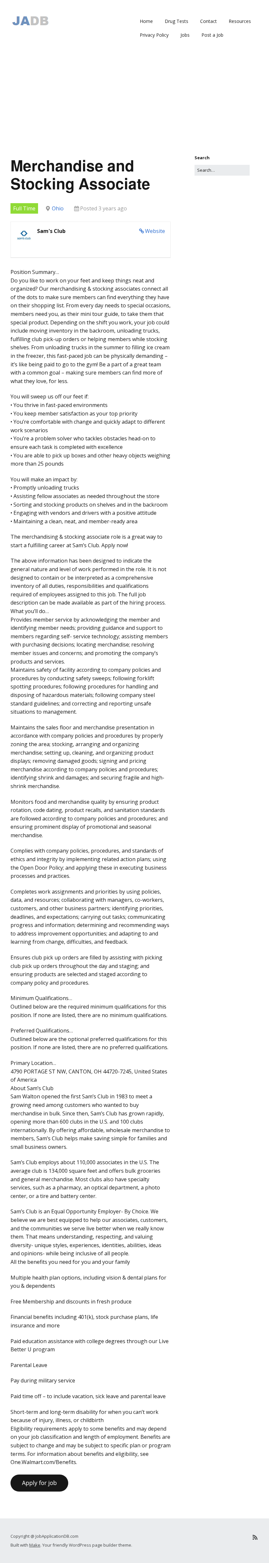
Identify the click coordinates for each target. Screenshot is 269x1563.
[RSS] (255, 1537)
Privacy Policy (154, 35)
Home (146, 21)
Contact (208, 21)
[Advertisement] (134, 105)
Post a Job (212, 35)
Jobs (185, 35)
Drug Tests (176, 21)
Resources (240, 21)
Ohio (58, 208)
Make (34, 1545)
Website (155, 231)
